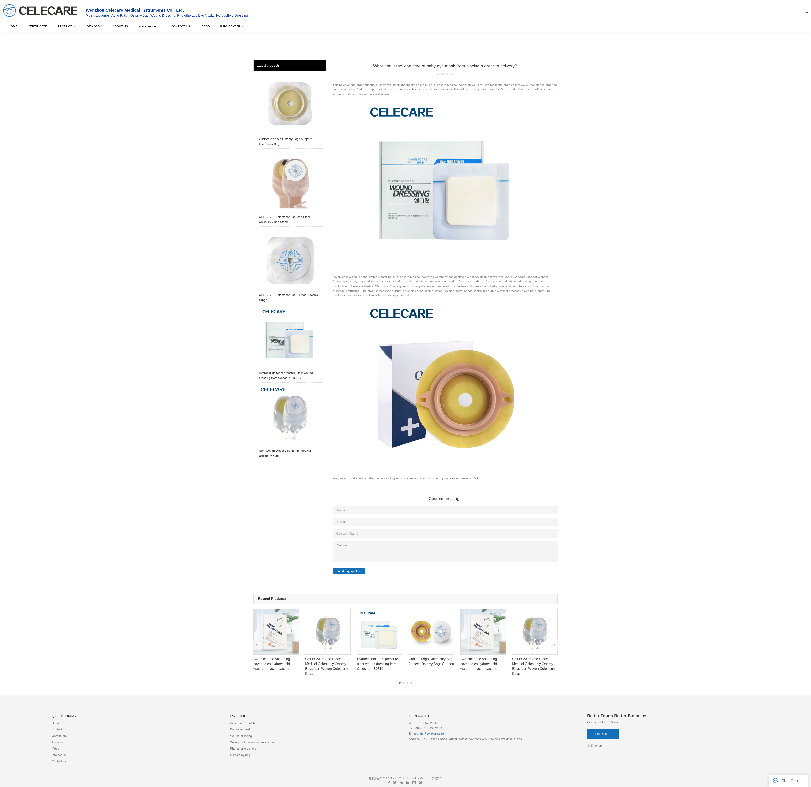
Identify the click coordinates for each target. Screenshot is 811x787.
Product (57, 729)
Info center (59, 755)
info (421, 733)
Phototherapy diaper (243, 748)
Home (56, 723)
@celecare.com (434, 733)
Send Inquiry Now (349, 571)
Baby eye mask (240, 729)
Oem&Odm (59, 736)
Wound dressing (241, 736)
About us (58, 742)
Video (55, 748)
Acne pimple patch (242, 723)
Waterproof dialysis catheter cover (253, 742)
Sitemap (596, 745)
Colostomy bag (240, 755)
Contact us (59, 761)
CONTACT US (602, 734)
